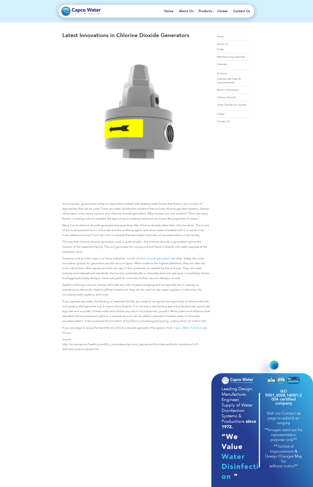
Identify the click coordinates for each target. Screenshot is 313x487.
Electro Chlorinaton (228, 90)
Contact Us (241, 11)
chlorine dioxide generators (153, 258)
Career (223, 11)
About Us (186, 11)
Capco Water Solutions (188, 328)
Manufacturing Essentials (231, 56)
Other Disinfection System (232, 104)
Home (168, 11)
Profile (220, 49)
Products (205, 11)
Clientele (222, 64)
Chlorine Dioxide (226, 97)
